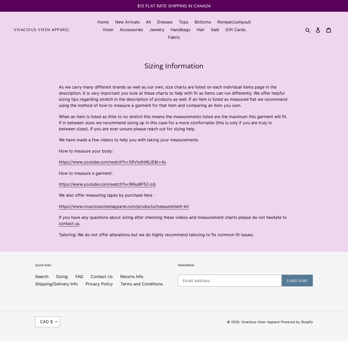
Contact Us (102, 276)
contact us (69, 223)
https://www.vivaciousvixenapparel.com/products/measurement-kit (124, 206)
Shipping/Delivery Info (56, 283)
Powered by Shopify (297, 322)
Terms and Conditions (142, 283)
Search (41, 276)
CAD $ (46, 321)
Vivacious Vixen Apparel (42, 29)
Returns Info (131, 276)
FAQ (79, 276)
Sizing (62, 276)
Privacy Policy (99, 283)
